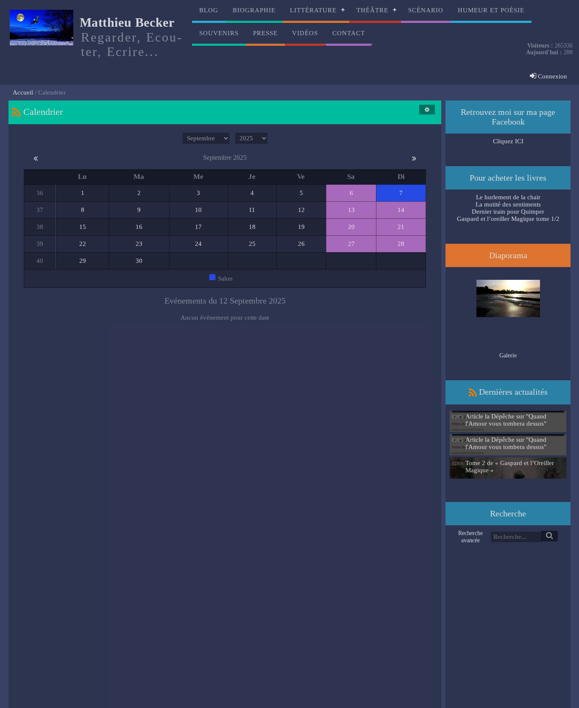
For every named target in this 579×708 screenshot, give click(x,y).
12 (301, 209)
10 (198, 209)
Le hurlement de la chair (508, 197)
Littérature (313, 10)
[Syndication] (16, 111)
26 (301, 243)
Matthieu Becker (127, 22)
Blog (208, 10)
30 (139, 260)
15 (82, 226)
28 (401, 243)
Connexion (551, 76)
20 (351, 226)
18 (252, 226)
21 (401, 226)
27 (351, 243)
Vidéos (305, 33)
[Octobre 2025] (414, 157)
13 (351, 209)
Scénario (425, 10)
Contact (348, 33)
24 (198, 243)
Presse (265, 33)
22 (82, 243)
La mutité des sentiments (508, 204)
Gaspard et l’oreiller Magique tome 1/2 (508, 218)
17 (198, 226)
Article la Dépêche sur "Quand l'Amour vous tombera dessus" (505, 420)
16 (139, 226)
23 (139, 243)
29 (82, 260)
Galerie (508, 355)
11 (252, 209)
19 (301, 226)
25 (252, 243)
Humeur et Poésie (491, 10)
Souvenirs (219, 33)
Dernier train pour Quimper (508, 211)
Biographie (254, 10)
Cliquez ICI (508, 141)
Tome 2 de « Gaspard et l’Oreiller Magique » (509, 467)
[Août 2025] (35, 157)
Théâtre (372, 10)
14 (401, 209)
